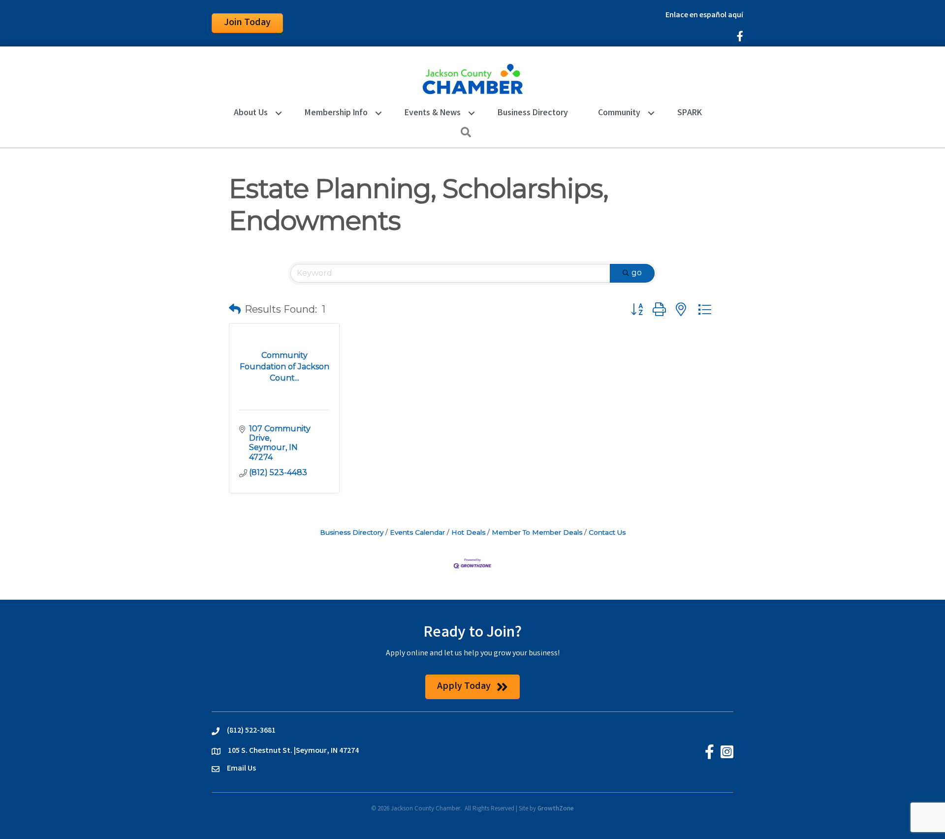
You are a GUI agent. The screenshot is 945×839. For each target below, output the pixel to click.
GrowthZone (555, 809)
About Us (251, 113)
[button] (235, 309)
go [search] (636, 272)
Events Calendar (417, 532)
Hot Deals (468, 532)
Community (619, 113)
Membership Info (336, 113)
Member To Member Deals (537, 532)
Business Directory (533, 113)
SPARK (689, 113)
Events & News (433, 113)
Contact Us (607, 532)
